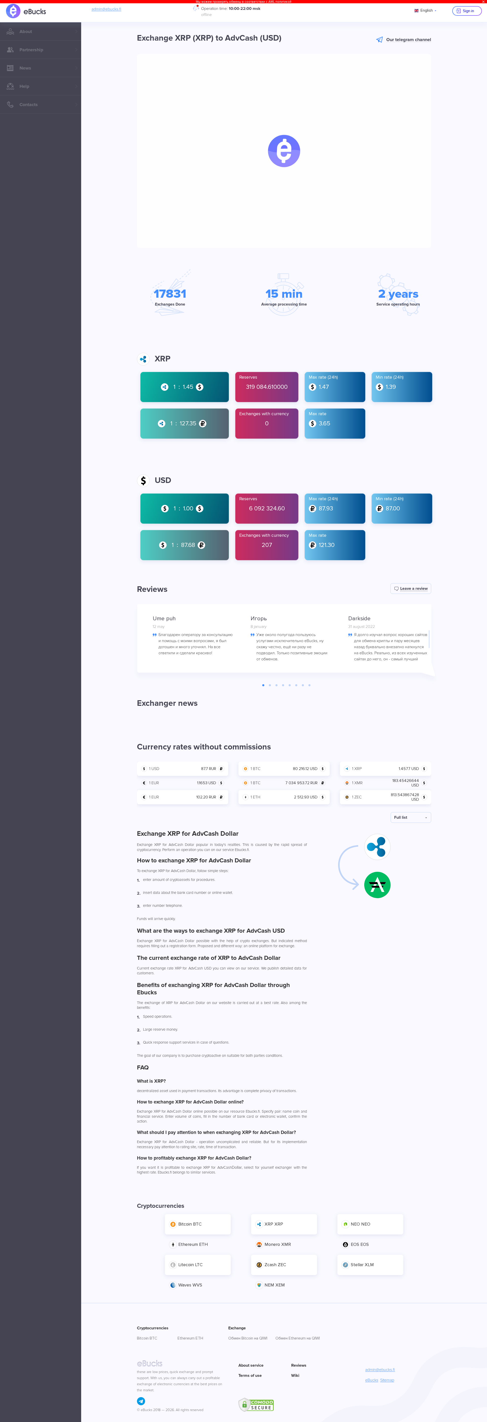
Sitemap (387, 1380)
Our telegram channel (408, 39)
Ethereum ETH (190, 1338)
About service (251, 1365)
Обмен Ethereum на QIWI (297, 1338)
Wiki (295, 1375)
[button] (284, 151)
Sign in (468, 10)
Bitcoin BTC (147, 1338)
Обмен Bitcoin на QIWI (247, 1338)
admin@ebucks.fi (106, 9)
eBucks (371, 1380)
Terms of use (250, 1375)
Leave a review (414, 588)
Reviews (298, 1365)
